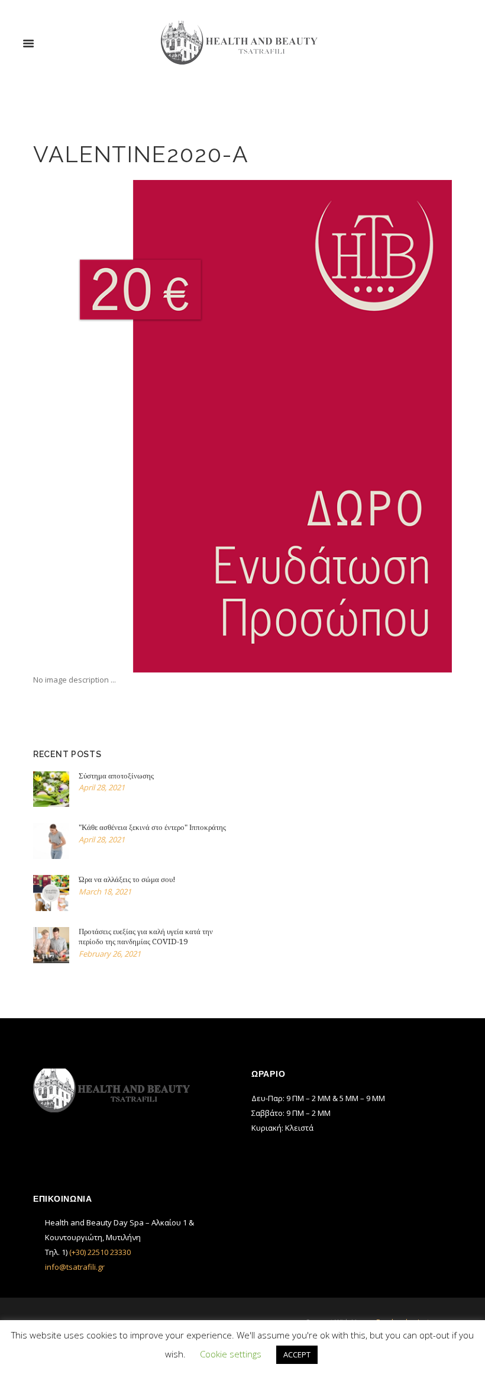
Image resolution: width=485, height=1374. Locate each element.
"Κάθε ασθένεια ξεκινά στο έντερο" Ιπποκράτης (152, 827)
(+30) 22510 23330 (100, 1252)
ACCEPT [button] (297, 1354)
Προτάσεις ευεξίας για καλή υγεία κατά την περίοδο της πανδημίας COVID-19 (146, 936)
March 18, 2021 (105, 891)
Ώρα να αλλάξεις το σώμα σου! (127, 879)
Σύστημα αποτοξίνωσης (116, 775)
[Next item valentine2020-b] (347, 426)
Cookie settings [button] (230, 1354)
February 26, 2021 (110, 953)
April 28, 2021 (102, 787)
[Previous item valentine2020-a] (137, 426)
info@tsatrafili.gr (75, 1267)
